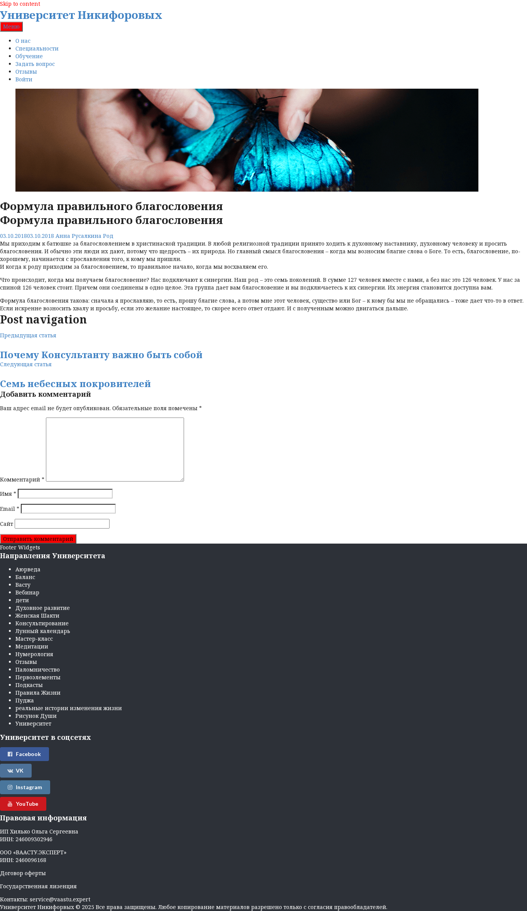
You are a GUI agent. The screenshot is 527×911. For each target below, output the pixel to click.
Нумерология (34, 654)
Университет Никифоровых (81, 14)
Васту (22, 584)
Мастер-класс (34, 638)
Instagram (29, 787)
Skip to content (20, 3)
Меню (11, 26)
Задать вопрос (35, 63)
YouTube (27, 803)
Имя (8, 493)
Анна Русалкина (78, 235)
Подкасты (29, 685)
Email (9, 508)
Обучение (29, 56)
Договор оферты (23, 873)
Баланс (25, 577)
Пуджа (24, 700)
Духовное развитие (42, 607)
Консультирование (42, 623)
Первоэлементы (38, 677)
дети (22, 600)
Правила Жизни (38, 692)
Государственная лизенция (38, 886)
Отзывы (26, 71)
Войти (23, 79)
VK (20, 770)
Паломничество (37, 669)
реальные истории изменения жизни (68, 708)
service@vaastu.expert (60, 899)
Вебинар (27, 592)
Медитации (31, 646)
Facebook (28, 754)
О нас (22, 40)
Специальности (37, 48)
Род (108, 235)
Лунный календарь (42, 631)
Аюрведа (28, 569)
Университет (33, 723)
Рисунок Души (36, 715)
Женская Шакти (37, 615)
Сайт (6, 523)
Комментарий (22, 479)
